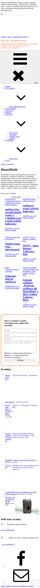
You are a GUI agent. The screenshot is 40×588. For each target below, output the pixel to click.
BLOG (7, 161)
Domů (3, 164)
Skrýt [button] (10, 10)
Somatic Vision (14, 136)
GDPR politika (6, 586)
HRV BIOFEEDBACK (17, 107)
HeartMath (13, 135)
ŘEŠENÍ (8, 112)
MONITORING (10, 109)
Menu (36, 83)
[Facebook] (21, 566)
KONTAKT (13, 159)
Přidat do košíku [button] (10, 230)
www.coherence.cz (8, 544)
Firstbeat (12, 138)
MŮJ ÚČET (13, 133)
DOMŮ (7, 86)
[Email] (21, 582)
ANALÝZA (9, 110)
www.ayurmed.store (8, 530)
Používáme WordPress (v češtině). (22, 586)
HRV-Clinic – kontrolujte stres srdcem (14, 40)
